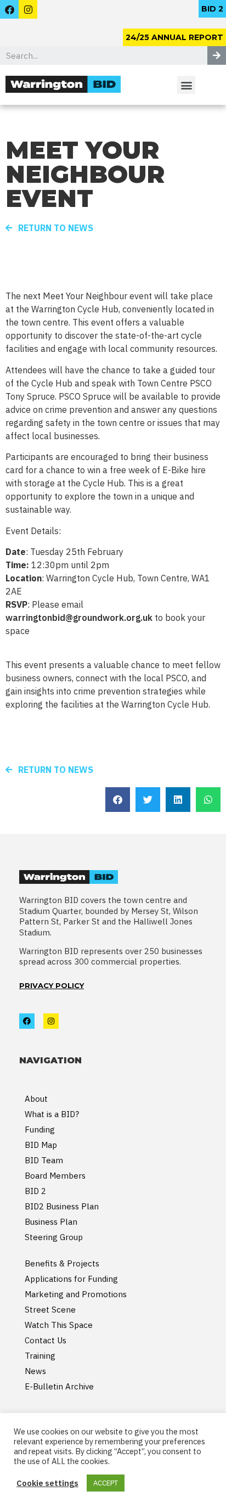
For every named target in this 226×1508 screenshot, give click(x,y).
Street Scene (50, 1309)
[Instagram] (28, 9)
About (36, 1099)
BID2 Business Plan (62, 1206)
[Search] (216, 55)
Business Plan (51, 1222)
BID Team (44, 1160)
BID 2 (35, 1191)
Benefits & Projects (62, 1263)
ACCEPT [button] (105, 1483)
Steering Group (54, 1237)
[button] (212, 9)
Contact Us (45, 1340)
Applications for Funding (71, 1279)
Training (40, 1355)
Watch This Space (59, 1325)
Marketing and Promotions (76, 1294)
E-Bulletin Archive (59, 1386)
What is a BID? (52, 1114)
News (35, 1371)
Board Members (55, 1175)
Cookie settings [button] (47, 1483)
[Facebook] (9, 9)
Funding (40, 1129)
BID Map (41, 1145)
